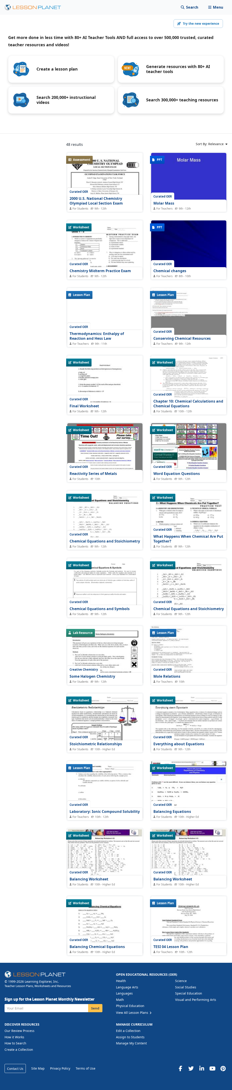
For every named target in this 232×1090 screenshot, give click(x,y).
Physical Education (130, 1006)
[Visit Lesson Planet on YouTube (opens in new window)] (212, 1068)
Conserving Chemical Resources (182, 338)
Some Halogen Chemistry (92, 676)
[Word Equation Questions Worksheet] (188, 451)
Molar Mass (163, 203)
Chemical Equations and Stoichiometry (105, 541)
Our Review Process (19, 1031)
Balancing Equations (172, 811)
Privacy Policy (60, 1068)
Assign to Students (130, 1037)
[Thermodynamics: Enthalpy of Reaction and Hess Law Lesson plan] (105, 316)
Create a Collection (19, 1049)
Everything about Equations (178, 743)
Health (121, 981)
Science (181, 981)
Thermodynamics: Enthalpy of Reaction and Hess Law (97, 336)
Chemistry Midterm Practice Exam (100, 270)
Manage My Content (131, 1043)
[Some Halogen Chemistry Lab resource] (105, 679)
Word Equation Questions (176, 473)
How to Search (15, 1043)
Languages (124, 993)
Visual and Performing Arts (195, 999)
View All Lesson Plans (132, 1012)
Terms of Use (85, 1068)
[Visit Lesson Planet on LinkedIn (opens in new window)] (201, 1068)
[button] (215, 7)
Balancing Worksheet (89, 879)
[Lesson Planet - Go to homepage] (35, 7)
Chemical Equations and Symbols (100, 608)
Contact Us (15, 1068)
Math (120, 999)
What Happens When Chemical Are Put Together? (188, 539)
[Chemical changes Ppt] (188, 248)
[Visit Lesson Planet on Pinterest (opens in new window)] (222, 1068)
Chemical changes (169, 270)
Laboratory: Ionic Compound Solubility (105, 811)
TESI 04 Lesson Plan (170, 946)
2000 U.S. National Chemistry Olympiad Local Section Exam (96, 201)
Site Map (38, 1068)
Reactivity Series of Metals (93, 473)
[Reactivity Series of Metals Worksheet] (105, 451)
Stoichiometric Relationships (96, 743)
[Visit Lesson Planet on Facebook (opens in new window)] (180, 1068)
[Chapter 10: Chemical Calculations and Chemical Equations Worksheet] (188, 383)
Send (95, 1008)
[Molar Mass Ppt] (188, 181)
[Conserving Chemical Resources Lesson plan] (188, 316)
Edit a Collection (128, 1031)
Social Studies (185, 987)
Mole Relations (166, 676)
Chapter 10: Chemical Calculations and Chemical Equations (188, 404)
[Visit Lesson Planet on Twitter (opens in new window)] (191, 1068)
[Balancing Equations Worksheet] (188, 789)
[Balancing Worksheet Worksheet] (105, 857)
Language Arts (127, 987)
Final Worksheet (84, 405)
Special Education (188, 993)
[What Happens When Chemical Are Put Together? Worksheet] (188, 545)
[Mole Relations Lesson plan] (188, 654)
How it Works (14, 1037)
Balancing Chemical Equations (97, 946)
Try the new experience (201, 23)
